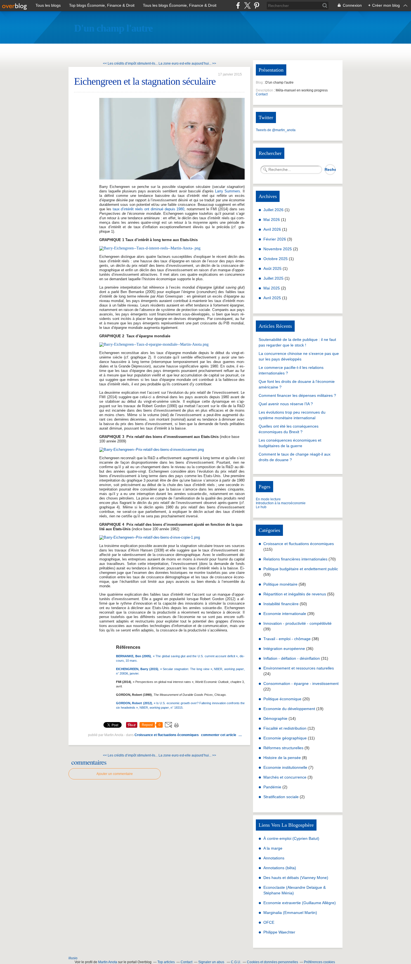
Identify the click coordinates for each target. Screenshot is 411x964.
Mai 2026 (272, 219)
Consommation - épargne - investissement (301, 683)
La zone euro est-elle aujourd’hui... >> (187, 63)
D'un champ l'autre (113, 28)
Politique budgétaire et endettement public (300, 569)
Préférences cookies (319, 962)
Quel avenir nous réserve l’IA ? (286, 404)
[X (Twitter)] (247, 5)
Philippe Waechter (279, 932)
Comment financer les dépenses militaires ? (297, 395)
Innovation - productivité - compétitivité (297, 623)
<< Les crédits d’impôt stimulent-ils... (130, 63)
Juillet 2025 (274, 278)
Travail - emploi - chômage (287, 639)
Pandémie (272, 787)
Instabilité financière (281, 604)
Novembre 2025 (278, 249)
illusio (72, 958)
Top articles (166, 962)
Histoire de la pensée (282, 757)
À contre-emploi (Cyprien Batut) (291, 838)
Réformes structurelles (283, 748)
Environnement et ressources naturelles (298, 668)
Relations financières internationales (295, 559)
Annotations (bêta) (279, 868)
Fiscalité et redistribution (284, 728)
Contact (262, 94)
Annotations (273, 858)
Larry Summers (227, 191)
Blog (259, 82)
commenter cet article (219, 735)
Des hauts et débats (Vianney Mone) (295, 877)
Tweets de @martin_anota (276, 130)
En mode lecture (268, 499)
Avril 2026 (272, 229)
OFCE (268, 922)
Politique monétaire (280, 584)
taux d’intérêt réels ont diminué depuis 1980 (149, 209)
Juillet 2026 (274, 210)
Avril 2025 (272, 298)
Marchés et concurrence (284, 777)
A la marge (272, 848)
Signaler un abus (211, 962)
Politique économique (282, 699)
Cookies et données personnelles (272, 962)
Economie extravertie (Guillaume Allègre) (299, 903)
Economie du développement (289, 708)
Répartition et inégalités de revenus (294, 594)
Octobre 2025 (276, 258)
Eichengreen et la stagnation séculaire (145, 81)
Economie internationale (284, 613)
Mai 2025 (272, 288)
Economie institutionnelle (285, 767)
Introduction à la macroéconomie (281, 503)
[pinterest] (256, 5)
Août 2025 (273, 268)
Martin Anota (107, 962)
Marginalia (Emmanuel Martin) (290, 912)
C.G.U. (236, 962)
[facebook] (238, 5)
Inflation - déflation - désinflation (291, 658)
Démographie (275, 718)
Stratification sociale (281, 797)
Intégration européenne (284, 648)
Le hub (261, 507)
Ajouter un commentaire (114, 774)
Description (265, 90)
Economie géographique (285, 738)
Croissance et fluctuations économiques (166, 735)
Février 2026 (275, 239)
